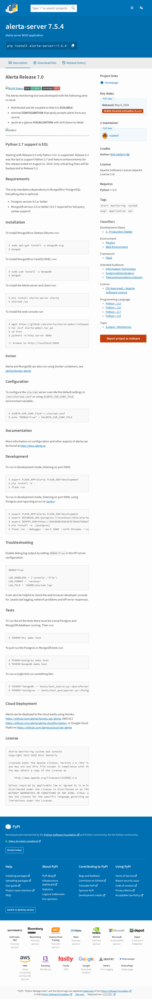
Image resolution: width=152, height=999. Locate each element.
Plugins (110, 243)
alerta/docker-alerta (18, 371)
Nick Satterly (118, 154)
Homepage (111, 83)
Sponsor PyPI (86, 890)
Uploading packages (17, 881)
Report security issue (127, 881)
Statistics (47, 889)
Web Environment (117, 247)
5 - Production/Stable (119, 232)
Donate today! (14, 850)
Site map (79, 994)
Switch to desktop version (20, 909)
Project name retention (19, 890)
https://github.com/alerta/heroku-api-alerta (33, 719)
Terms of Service (124, 876)
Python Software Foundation (60, 835)
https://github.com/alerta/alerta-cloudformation (36, 723)
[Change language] (141, 8)
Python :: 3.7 (113, 312)
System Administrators (120, 273)
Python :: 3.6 (113, 308)
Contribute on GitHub (91, 881)
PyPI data (107, 98)
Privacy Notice (123, 890)
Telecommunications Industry (124, 277)
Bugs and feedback (89, 876)
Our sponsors (49, 899)
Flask (109, 258)
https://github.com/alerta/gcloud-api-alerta (44, 728)
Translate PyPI (87, 886)
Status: (23, 841)
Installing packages (16, 876)
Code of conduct (124, 886)
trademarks (88, 991)
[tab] (18, 63)
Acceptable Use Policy (127, 895)
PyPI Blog (47, 876)
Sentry (50, 502)
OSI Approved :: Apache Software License (120, 290)
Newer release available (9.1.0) (123, 110)
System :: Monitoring (118, 327)
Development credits (90, 895)
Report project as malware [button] (123, 339)
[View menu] (132, 8)
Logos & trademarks (53, 894)
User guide (11, 886)
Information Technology (121, 269)
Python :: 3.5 (113, 304)
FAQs (8, 895)
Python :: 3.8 (113, 316)
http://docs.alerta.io (33, 446)
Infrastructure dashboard (50, 882)
